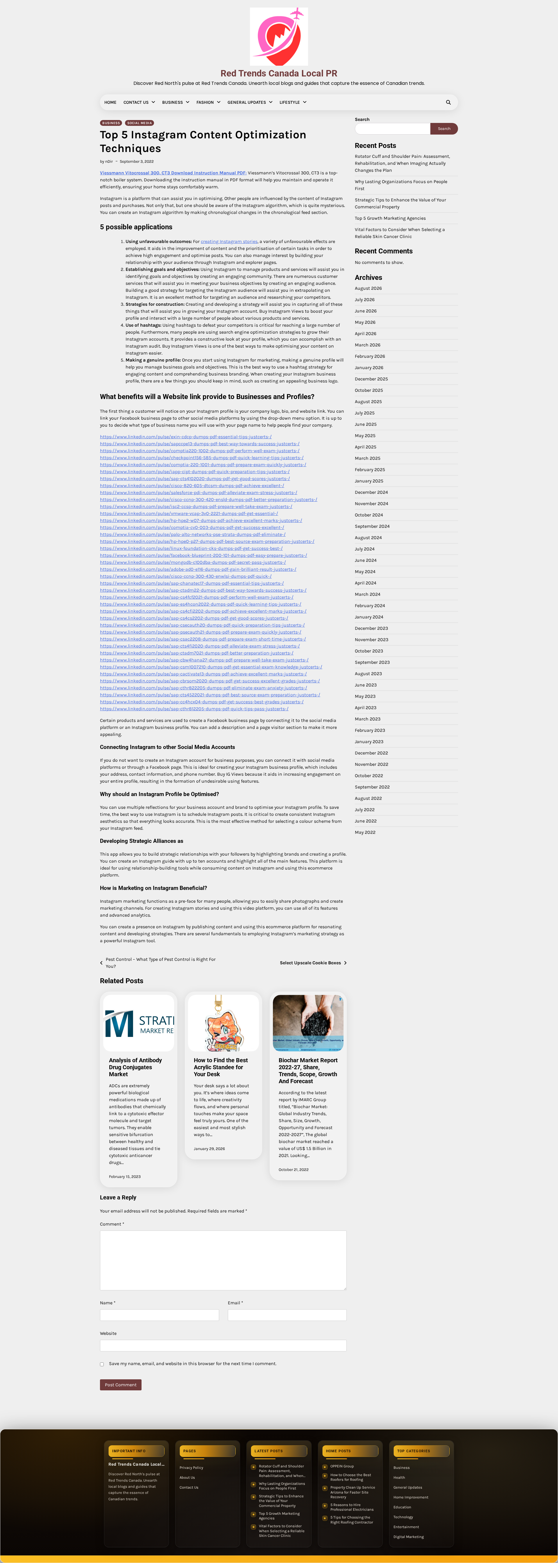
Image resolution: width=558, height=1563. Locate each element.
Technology (403, 1517)
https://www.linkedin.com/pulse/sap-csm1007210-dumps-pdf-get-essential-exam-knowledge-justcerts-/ (211, 667)
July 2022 (365, 809)
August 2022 (368, 798)
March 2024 (367, 594)
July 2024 (365, 549)
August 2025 (368, 401)
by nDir (106, 161)
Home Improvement (411, 1497)
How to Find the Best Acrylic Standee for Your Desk (221, 1067)
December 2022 (371, 753)
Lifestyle (290, 102)
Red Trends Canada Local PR (279, 73)
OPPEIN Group (342, 1466)
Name (108, 1303)
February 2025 (370, 469)
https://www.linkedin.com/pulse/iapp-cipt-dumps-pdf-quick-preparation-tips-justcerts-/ (195, 471)
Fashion (205, 102)
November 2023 (371, 639)
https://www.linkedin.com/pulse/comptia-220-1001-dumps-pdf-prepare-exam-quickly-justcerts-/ (203, 464)
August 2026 (368, 288)
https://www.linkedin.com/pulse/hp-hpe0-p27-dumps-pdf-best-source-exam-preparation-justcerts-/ (207, 541)
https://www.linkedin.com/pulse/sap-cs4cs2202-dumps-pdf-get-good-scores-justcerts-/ (194, 618)
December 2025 (371, 379)
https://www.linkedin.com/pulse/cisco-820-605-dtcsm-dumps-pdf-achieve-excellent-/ (192, 485)
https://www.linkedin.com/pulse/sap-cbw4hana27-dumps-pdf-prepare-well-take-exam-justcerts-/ (204, 660)
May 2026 (365, 322)
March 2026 (367, 345)
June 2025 (366, 424)
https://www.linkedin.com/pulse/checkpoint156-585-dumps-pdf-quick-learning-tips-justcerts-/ (202, 457)
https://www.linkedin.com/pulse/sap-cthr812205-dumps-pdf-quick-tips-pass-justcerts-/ (194, 708)
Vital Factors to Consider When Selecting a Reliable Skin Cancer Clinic (282, 1531)
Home (110, 102)
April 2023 (365, 707)
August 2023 (368, 673)
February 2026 (370, 356)
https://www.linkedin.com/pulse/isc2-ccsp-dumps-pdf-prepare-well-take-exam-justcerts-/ (196, 506)
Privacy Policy (191, 1467)
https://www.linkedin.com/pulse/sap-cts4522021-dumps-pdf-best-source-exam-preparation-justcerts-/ (210, 695)
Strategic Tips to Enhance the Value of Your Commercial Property (281, 1501)
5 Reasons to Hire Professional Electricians (352, 1507)
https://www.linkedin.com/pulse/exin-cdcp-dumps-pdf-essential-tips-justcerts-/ (186, 436)
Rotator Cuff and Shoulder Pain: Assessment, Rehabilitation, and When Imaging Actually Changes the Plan (402, 163)
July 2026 (365, 299)
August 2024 (368, 537)
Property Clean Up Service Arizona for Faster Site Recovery (352, 1492)
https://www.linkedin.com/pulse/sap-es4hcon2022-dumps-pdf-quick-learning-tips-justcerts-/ (200, 604)
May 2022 (365, 832)
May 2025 (365, 435)
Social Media (139, 123)
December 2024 (371, 492)
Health (399, 1477)
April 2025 (365, 447)
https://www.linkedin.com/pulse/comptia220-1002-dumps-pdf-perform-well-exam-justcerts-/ (200, 450)
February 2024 (370, 605)
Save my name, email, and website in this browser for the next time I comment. (192, 1363)
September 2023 (372, 662)
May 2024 (365, 571)
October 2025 (369, 390)
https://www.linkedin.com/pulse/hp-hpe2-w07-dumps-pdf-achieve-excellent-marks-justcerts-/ (201, 520)
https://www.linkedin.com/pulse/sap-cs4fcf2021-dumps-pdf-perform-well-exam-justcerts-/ (197, 597)
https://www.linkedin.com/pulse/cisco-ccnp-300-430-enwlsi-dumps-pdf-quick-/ (186, 576)
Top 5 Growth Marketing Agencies (390, 218)
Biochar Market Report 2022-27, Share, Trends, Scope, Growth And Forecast (308, 1071)
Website (108, 1333)
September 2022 (372, 787)
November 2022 (371, 764)
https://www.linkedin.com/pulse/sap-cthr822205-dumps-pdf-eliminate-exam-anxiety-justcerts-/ (203, 688)
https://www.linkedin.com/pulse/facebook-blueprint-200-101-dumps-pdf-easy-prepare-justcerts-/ (203, 555)
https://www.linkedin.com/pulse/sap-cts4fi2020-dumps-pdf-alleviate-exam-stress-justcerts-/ (200, 646)
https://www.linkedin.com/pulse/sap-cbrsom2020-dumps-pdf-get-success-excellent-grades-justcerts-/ (210, 681)
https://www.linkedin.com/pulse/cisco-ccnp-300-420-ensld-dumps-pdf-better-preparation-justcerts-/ (208, 499)
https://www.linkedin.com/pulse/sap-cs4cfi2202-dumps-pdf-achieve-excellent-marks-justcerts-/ (203, 611)
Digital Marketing (409, 1537)
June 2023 (366, 685)
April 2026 (365, 333)
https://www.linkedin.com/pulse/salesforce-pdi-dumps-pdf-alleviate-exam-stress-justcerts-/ (198, 492)
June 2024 (366, 560)
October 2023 (369, 651)
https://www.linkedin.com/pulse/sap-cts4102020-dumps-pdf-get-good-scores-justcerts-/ (195, 478)
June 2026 (366, 311)
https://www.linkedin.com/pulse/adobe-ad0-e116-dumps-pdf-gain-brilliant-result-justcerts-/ (198, 569)
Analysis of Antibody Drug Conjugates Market (135, 1067)
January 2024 (369, 617)
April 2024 (365, 583)
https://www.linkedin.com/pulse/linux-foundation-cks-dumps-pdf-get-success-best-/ (191, 548)
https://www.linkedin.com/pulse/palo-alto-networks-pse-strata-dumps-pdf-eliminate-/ (193, 534)
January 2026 (369, 367)
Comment (112, 1224)
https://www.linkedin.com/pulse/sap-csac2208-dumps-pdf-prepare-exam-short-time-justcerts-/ (203, 639)
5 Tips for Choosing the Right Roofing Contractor (351, 1519)
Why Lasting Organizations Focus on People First (282, 1486)
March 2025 (367, 458)
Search (362, 119)
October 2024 (369, 515)
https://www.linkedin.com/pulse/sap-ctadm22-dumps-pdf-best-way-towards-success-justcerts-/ (203, 590)
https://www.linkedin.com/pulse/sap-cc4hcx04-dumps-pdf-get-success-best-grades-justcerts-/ (202, 701)
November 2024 (371, 503)
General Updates (247, 102)
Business (172, 102)
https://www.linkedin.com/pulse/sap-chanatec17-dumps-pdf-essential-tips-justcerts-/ (192, 583)
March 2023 (367, 719)
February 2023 (370, 730)
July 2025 (365, 413)
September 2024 (372, 526)
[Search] (448, 102)
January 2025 (369, 481)
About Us (187, 1477)
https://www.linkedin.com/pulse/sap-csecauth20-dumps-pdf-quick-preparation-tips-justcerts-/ (202, 625)
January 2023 (369, 741)
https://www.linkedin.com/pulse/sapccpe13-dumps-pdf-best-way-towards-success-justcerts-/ (200, 443)
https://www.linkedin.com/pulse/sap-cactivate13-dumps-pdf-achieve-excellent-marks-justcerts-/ (203, 674)
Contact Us (136, 102)
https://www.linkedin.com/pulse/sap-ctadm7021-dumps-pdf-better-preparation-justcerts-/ (197, 653)
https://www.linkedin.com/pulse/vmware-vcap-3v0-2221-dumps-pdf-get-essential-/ (189, 513)
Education (402, 1507)
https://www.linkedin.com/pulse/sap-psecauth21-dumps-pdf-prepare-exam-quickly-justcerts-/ (200, 632)
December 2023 (371, 628)
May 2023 (365, 696)
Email (235, 1303)
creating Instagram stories (229, 241)
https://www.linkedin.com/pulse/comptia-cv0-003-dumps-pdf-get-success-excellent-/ (192, 527)
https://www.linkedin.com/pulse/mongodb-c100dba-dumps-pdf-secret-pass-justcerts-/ (193, 562)
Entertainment (406, 1527)
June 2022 (366, 821)
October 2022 (369, 775)
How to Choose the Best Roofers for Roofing (350, 1477)
